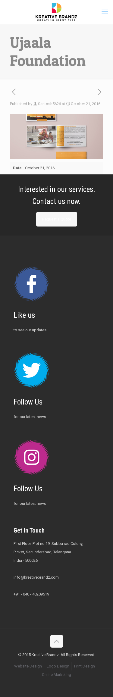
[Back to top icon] (56, 641)
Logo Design (58, 666)
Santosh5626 (49, 104)
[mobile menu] (105, 12)
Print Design (84, 666)
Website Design (28, 666)
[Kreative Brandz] (56, 12)
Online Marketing (56, 674)
